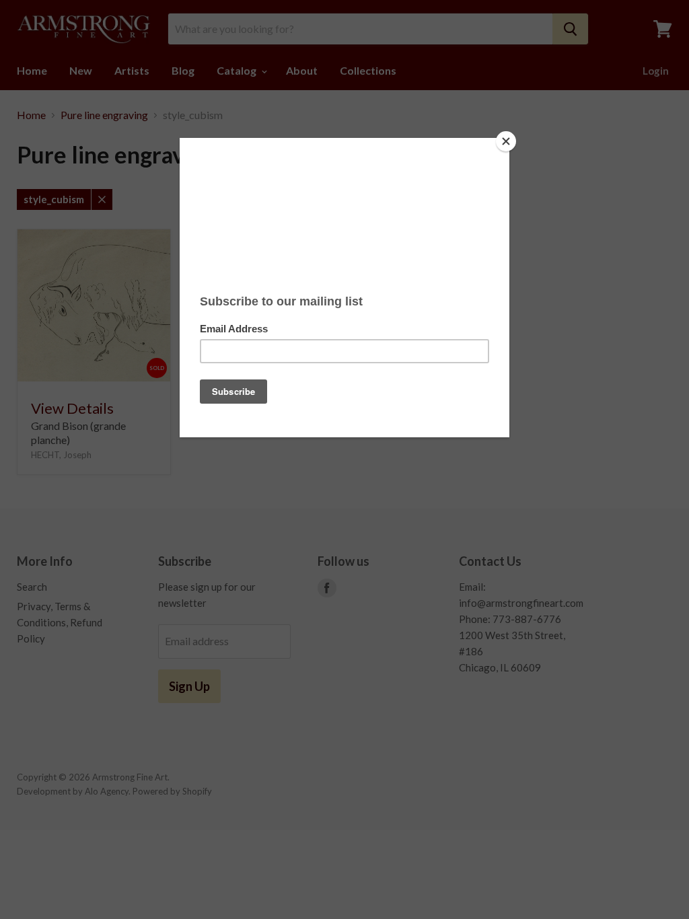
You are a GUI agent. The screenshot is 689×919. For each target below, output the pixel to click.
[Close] (506, 141)
